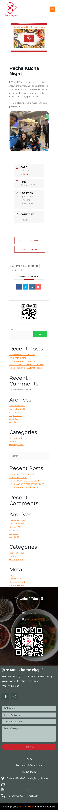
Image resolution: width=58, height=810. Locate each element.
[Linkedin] (32, 287)
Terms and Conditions (29, 765)
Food (25, 219)
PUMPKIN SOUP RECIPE (22, 354)
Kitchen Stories (16, 438)
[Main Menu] (52, 9)
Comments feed (17, 582)
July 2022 (13, 419)
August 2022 (15, 415)
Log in (12, 575)
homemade (16, 270)
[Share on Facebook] (19, 287)
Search (12, 329)
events (20, 266)
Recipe (12, 441)
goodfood (33, 266)
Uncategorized (16, 444)
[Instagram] (14, 696)
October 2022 (16, 412)
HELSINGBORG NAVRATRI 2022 (25, 368)
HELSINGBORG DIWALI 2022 (24, 361)
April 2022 (14, 422)
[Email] (38, 287)
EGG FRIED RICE (18, 358)
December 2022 (17, 406)
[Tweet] (25, 287)
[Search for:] (29, 456)
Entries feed (15, 579)
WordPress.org (16, 585)
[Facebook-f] (5, 696)
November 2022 (17, 409)
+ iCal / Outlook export (30, 249)
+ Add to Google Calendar (29, 240)
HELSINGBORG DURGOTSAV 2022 (26, 364)
